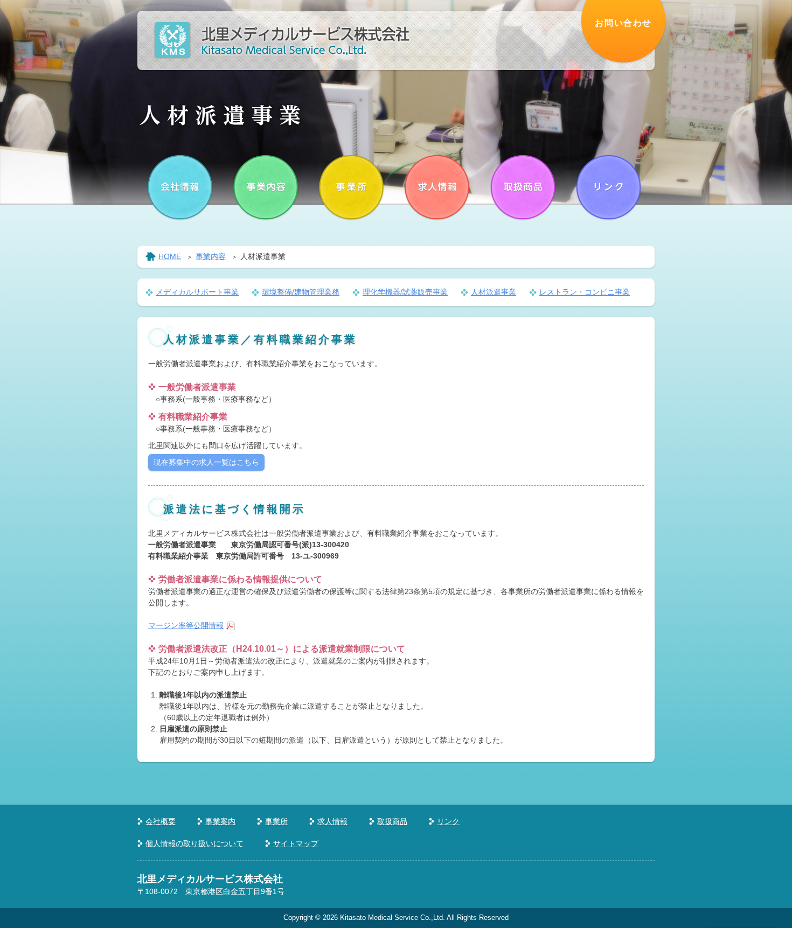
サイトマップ (295, 843)
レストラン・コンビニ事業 (584, 292)
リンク (448, 821)
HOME (169, 256)
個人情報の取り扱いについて (194, 843)
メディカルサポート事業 (197, 292)
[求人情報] (437, 187)
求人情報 (332, 821)
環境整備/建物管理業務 (300, 292)
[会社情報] (180, 187)
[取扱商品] (523, 187)
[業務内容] (266, 187)
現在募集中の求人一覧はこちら (206, 462)
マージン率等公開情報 (186, 625)
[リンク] (608, 187)
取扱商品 (392, 821)
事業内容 (211, 256)
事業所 (276, 821)
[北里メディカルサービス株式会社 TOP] (281, 52)
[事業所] (351, 187)
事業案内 (220, 821)
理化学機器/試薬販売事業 (405, 292)
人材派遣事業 (493, 292)
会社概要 (160, 821)
